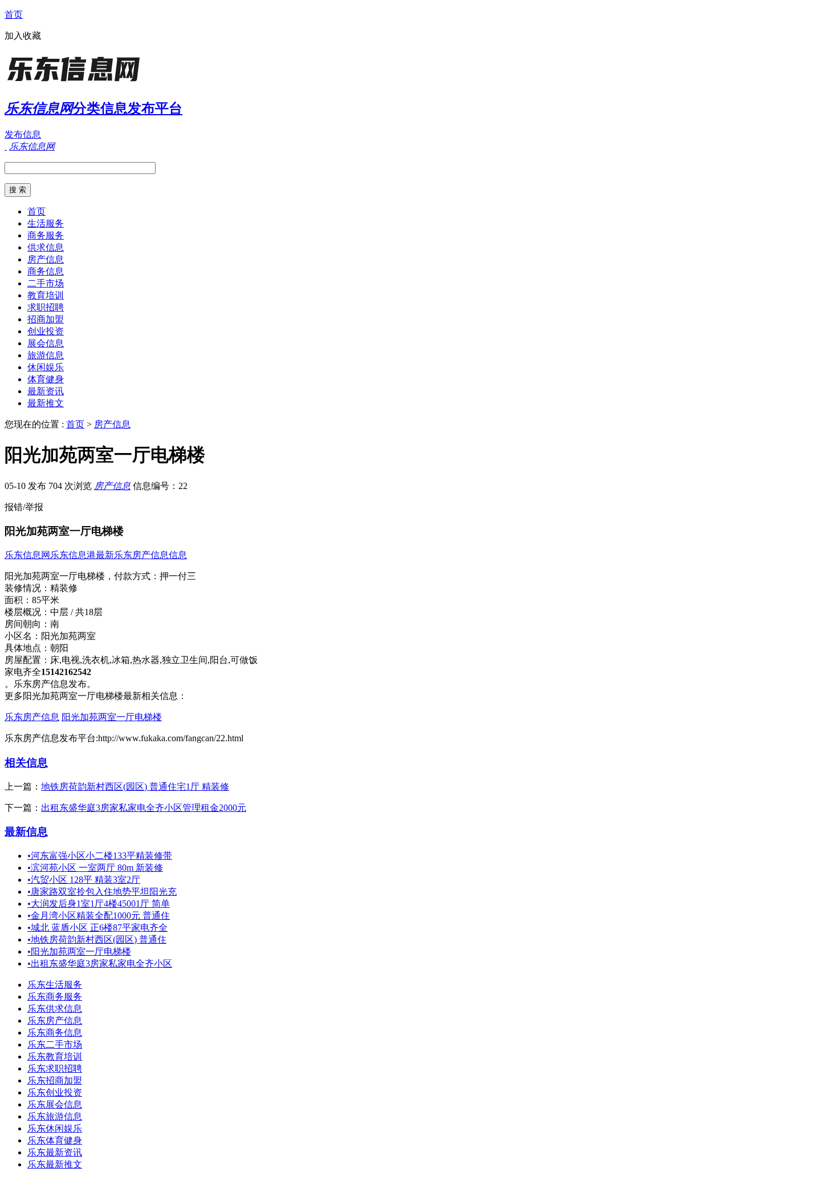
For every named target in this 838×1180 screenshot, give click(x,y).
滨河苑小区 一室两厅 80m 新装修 (95, 867)
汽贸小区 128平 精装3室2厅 (83, 879)
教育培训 (45, 295)
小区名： (23, 636)
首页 (14, 14)
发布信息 (23, 134)
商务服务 (45, 235)
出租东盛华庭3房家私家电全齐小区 (99, 963)
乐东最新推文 (54, 1164)
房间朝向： (27, 624)
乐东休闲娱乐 (54, 1128)
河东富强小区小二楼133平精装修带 (99, 855)
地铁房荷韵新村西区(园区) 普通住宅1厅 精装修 (135, 786)
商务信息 (45, 271)
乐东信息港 (73, 555)
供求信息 (45, 247)
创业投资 (45, 331)
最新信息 (26, 832)
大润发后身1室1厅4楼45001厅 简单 (98, 903)
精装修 (64, 588)
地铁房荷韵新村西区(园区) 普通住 (96, 939)
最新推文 (45, 403)
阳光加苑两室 (68, 636)
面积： (18, 600)
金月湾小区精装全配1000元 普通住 (98, 915)
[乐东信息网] (76, 82)
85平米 (45, 600)
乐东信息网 (27, 555)
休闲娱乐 (45, 367)
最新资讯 (45, 391)
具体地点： (27, 648)
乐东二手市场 (54, 1044)
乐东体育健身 (54, 1140)
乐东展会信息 (54, 1104)
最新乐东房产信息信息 (141, 555)
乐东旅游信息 (54, 1116)
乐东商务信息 (54, 1032)
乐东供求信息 (54, 1008)
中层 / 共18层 (76, 612)
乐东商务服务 (54, 996)
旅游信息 (45, 355)
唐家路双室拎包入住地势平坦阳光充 (102, 891)
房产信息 (45, 259)
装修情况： (27, 588)
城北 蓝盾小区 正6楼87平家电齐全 (97, 927)
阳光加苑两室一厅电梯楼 (112, 717)
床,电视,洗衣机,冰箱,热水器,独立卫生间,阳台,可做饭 (154, 660)
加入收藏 (23, 36)
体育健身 (45, 379)
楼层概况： (27, 612)
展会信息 (45, 343)
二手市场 (45, 283)
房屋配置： (27, 660)
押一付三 (178, 576)
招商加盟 (45, 319)
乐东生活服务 (54, 984)
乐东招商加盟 (54, 1080)
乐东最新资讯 (54, 1152)
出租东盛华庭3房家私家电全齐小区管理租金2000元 (143, 808)
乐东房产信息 (32, 717)
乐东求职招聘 (54, 1068)
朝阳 (59, 648)
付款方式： (137, 576)
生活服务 (45, 223)
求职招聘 (45, 307)
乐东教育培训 (54, 1056)
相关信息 (26, 763)
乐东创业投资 (54, 1092)
